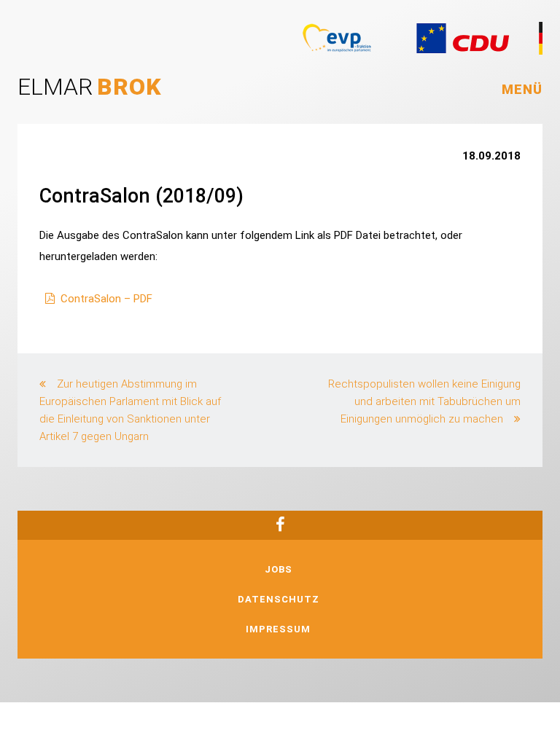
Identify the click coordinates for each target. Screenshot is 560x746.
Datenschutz (278, 599)
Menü (522, 89)
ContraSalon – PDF (106, 298)
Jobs (278, 569)
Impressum (278, 629)
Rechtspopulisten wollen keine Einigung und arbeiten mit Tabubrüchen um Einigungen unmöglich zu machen (424, 401)
